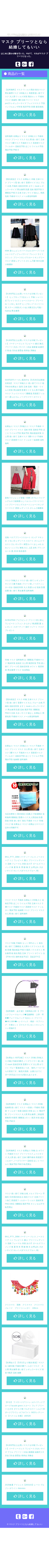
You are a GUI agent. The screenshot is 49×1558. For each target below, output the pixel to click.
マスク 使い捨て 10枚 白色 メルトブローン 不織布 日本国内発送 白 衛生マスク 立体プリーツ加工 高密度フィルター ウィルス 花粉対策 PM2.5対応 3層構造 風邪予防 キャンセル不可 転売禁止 (25, 1200)
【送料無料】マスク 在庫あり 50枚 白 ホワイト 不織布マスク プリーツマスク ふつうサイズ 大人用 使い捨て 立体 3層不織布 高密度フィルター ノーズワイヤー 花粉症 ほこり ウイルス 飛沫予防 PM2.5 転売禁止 (24, 1157)
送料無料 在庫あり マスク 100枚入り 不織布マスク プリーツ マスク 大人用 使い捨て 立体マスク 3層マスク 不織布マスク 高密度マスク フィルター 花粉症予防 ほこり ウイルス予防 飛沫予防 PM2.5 (24, 143)
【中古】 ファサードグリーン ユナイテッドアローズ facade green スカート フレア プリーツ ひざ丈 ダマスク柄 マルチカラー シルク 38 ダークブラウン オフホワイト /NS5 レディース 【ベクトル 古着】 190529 (25, 1409)
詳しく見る (26, 115)
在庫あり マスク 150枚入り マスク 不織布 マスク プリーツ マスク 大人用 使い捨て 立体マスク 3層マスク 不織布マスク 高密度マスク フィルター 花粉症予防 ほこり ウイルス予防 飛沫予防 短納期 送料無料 (24, 752)
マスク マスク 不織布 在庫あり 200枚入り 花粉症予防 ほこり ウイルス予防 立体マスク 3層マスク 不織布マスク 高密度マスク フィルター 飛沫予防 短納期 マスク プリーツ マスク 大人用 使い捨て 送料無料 (24, 907)
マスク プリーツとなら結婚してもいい (26, 1524)
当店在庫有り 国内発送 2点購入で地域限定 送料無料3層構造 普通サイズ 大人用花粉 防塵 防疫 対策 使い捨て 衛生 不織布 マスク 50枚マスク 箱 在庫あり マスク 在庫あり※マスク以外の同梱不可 (24, 821)
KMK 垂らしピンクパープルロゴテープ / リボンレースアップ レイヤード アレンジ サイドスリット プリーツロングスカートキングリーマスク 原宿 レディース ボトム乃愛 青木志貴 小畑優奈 (24, 257)
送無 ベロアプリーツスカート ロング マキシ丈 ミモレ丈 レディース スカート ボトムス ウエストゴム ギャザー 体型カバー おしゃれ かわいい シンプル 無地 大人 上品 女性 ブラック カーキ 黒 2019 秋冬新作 (25, 544)
